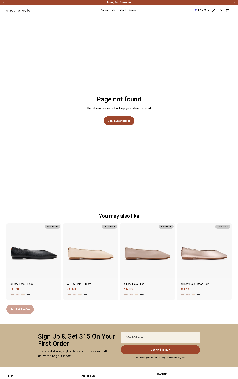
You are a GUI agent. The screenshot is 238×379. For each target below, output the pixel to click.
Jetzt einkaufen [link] (20, 309)
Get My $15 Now (160, 349)
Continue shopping (119, 120)
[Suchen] (220, 10)
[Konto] (213, 10)
